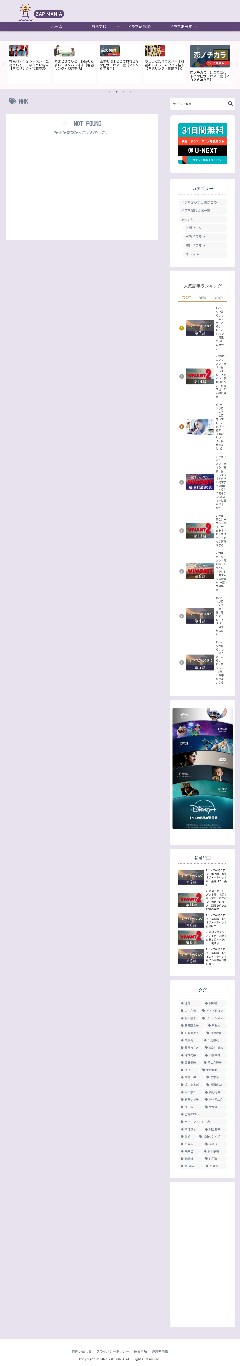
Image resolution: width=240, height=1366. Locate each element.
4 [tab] (130, 91)
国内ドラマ (195, 236)
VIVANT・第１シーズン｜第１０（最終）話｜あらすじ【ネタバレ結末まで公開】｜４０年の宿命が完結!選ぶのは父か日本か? (221, 482)
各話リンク (193, 228)
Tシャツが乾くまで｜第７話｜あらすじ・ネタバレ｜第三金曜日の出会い (220, 328)
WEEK (202, 297)
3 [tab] (123, 91)
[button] (230, 103)
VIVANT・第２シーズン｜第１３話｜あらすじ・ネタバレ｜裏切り (216, 938)
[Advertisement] (82, 189)
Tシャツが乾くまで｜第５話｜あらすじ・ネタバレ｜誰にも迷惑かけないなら (220, 662)
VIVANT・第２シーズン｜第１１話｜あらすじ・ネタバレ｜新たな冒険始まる (221, 530)
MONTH (219, 297)
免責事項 (140, 1351)
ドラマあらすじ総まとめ (199, 202)
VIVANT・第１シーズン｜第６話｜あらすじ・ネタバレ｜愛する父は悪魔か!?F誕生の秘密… (221, 571)
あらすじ (187, 219)
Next (236, 64)
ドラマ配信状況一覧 (195, 210)
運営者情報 (160, 1351)
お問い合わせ (82, 1351)
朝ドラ (192, 254)
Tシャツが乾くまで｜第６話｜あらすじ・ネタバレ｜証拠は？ (216, 920)
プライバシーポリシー (112, 1351)
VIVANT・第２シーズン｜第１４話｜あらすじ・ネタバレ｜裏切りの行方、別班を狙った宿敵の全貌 (221, 376)
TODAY (186, 297)
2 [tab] (116, 91)
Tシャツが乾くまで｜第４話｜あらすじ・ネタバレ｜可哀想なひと (220, 616)
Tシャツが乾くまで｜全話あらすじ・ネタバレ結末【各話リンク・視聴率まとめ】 (220, 426)
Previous (3, 64)
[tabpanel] (29, 64)
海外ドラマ (195, 245)
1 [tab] (109, 91)
